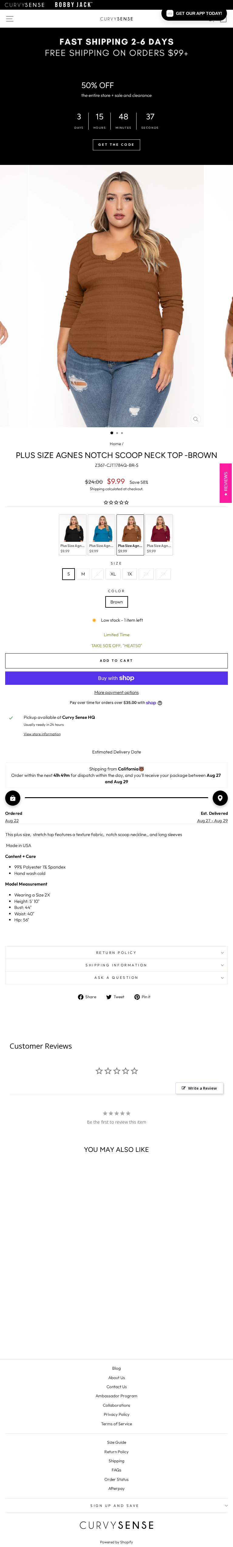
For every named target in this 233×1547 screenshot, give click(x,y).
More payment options (116, 692)
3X (163, 574)
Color (116, 591)
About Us (116, 1377)
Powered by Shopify (116, 1542)
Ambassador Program (116, 1395)
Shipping (97, 488)
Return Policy (116, 1451)
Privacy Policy (117, 1414)
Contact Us (116, 1386)
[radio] (72, 534)
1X (129, 574)
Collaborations (116, 1405)
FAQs (116, 1470)
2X (146, 574)
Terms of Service (116, 1423)
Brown (116, 602)
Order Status (116, 1479)
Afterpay (116, 1488)
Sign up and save (115, 1505)
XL (113, 574)
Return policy (116, 952)
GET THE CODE (116, 144)
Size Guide (116, 1442)
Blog (116, 1368)
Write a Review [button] (202, 1088)
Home (115, 443)
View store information (42, 734)
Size (116, 563)
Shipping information (116, 965)
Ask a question (116, 977)
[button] (194, 13)
